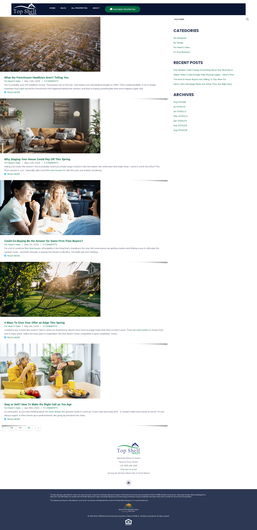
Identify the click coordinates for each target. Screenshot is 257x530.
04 (11, 427)
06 (29, 427)
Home (52, 8)
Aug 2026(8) (179, 102)
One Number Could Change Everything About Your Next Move (203, 70)
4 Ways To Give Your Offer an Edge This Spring (34, 322)
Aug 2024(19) (180, 130)
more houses (56, 170)
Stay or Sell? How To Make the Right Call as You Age (38, 404)
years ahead (55, 411)
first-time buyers (33, 248)
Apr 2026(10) (180, 120)
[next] (38, 427)
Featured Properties (123, 9)
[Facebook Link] (129, 483)
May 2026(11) (180, 116)
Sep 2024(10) (180, 125)
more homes (142, 330)
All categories (179, 38)
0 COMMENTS (51, 81)
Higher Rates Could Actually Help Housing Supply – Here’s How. (203, 74)
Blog (63, 8)
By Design (178, 42)
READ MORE (13, 92)
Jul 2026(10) (179, 106)
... (7, 427)
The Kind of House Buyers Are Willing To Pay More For (199, 79)
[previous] (2, 427)
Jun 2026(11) (179, 111)
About (96, 8)
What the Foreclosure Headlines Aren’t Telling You (36, 77)
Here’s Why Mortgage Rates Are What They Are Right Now (202, 84)
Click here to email (128, 469)
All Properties (79, 8)
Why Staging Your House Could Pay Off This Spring (37, 159)
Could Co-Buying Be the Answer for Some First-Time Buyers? (43, 240)
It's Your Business (181, 52)
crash (21, 88)
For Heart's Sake (12, 81)
